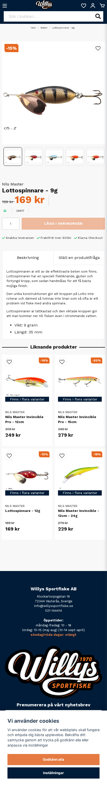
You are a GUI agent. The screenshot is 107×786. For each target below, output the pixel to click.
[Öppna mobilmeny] (4, 6)
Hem (33, 27)
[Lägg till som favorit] (83, 6)
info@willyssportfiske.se (53, 606)
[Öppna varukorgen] (102, 6)
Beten (44, 27)
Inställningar (53, 773)
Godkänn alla (53, 759)
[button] (98, 48)
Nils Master (13, 184)
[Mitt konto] (93, 6)
